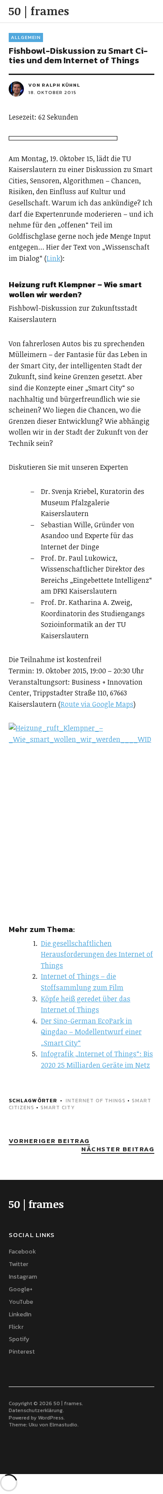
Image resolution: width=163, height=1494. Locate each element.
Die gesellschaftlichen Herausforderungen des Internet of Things (97, 954)
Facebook (22, 1251)
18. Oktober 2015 (52, 92)
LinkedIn (20, 1314)
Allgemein (26, 37)
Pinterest (22, 1351)
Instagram (23, 1276)
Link (53, 258)
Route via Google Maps (96, 704)
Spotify (19, 1339)
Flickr (16, 1327)
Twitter (18, 1264)
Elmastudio (63, 1425)
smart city (57, 1107)
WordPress (50, 1418)
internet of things (96, 1100)
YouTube (21, 1301)
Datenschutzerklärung (36, 1410)
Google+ (21, 1289)
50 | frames (39, 10)
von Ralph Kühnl (54, 84)
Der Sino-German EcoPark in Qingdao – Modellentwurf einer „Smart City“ (91, 1032)
